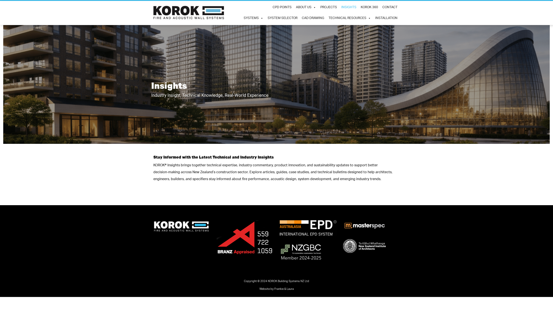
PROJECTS (328, 7)
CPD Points (282, 7)
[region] (276, 84)
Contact (389, 7)
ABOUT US (303, 7)
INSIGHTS (348, 7)
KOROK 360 (369, 7)
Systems (251, 18)
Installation (386, 18)
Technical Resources (347, 18)
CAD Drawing (313, 18)
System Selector (282, 18)
